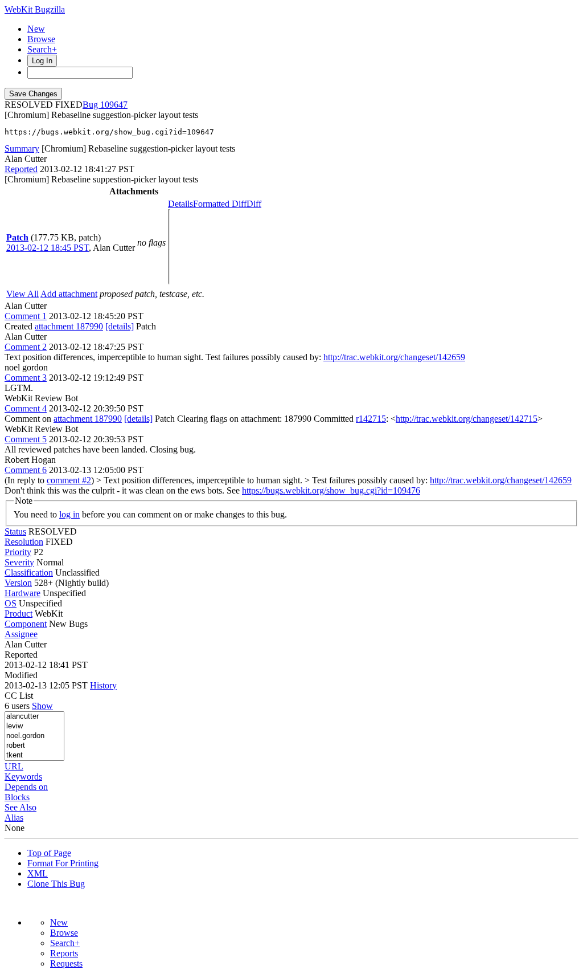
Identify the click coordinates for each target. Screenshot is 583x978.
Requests (66, 963)
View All (22, 294)
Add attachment (68, 294)
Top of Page (49, 853)
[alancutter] (34, 717)
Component (26, 624)
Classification (29, 572)
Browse (41, 39)
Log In (42, 60)
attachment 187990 (69, 326)
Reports (64, 953)
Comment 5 (26, 439)
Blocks (17, 797)
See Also (20, 807)
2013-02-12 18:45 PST (47, 247)
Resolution (24, 542)
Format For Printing (62, 863)
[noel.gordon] (34, 736)
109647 (114, 104)
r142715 (371, 418)
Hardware (22, 593)
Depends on (26, 787)
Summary (22, 148)
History (103, 685)
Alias (14, 817)
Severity (19, 562)
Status (15, 531)
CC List (19, 695)
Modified (21, 675)
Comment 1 (26, 316)
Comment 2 (26, 347)
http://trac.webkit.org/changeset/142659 (394, 357)
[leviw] (34, 726)
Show (42, 706)
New (36, 29)
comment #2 (69, 480)
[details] (119, 326)
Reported (21, 169)
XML (37, 873)
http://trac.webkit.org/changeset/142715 (466, 418)
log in (69, 514)
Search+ (42, 49)
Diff (254, 204)
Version (18, 583)
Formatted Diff (220, 204)
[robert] (34, 746)
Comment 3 (26, 377)
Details (180, 204)
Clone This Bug (56, 884)
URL (14, 766)
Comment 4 (26, 408)
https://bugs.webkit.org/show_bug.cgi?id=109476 (331, 490)
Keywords (23, 776)
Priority (18, 552)
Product (18, 613)
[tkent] (34, 755)
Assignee (21, 634)
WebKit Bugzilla (35, 9)
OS (11, 603)
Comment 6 (26, 470)
